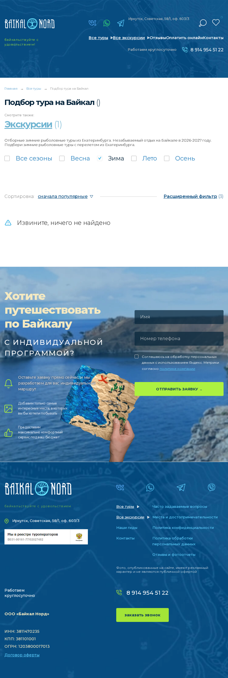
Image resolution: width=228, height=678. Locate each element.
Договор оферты (21, 654)
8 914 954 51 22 (207, 49)
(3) (193, 196)
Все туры (98, 37)
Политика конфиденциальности (183, 527)
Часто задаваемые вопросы (179, 506)
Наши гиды (126, 527)
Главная (11, 88)
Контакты (213, 37)
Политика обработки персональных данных (173, 541)
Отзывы (158, 37)
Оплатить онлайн (184, 37)
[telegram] (120, 23)
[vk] (92, 23)
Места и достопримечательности (185, 517)
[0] (216, 22)
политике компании (177, 368)
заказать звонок (142, 614)
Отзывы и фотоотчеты (173, 554)
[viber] (211, 487)
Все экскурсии (129, 37)
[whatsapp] (106, 23)
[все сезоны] (28, 158)
